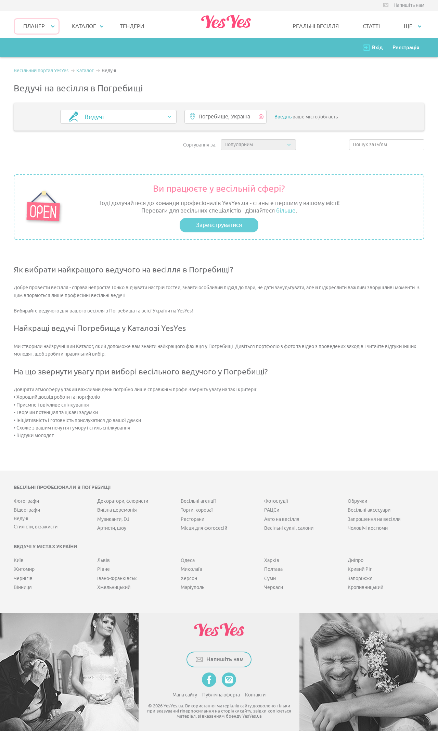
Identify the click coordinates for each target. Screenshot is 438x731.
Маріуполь (192, 587)
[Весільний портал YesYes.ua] (225, 24)
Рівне (103, 569)
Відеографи (27, 510)
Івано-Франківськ (117, 578)
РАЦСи (271, 510)
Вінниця (23, 587)
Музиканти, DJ (113, 519)
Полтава (273, 569)
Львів (103, 560)
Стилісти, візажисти (35, 527)
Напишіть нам (409, 5)
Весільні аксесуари (369, 510)
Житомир (24, 569)
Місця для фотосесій (204, 528)
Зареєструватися (219, 225)
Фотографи (26, 501)
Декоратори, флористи (122, 501)
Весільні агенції (198, 501)
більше (286, 210)
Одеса (188, 560)
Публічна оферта (221, 695)
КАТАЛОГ (84, 26)
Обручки (357, 501)
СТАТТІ (371, 26)
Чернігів (23, 578)
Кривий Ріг (360, 569)
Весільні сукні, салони (288, 528)
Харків (271, 560)
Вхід (377, 47)
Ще (408, 26)
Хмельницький (113, 587)
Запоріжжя (360, 578)
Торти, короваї (197, 510)
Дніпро (355, 560)
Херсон (189, 578)
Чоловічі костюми (368, 528)
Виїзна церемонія (117, 510)
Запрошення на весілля (374, 519)
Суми (270, 578)
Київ (19, 560)
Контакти (255, 695)
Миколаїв (191, 569)
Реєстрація (405, 47)
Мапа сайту (184, 695)
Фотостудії (276, 501)
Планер (34, 26)
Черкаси (273, 587)
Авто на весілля (281, 519)
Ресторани (192, 519)
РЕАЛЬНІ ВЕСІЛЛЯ (316, 26)
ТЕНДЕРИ (132, 26)
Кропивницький (365, 587)
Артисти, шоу (111, 528)
